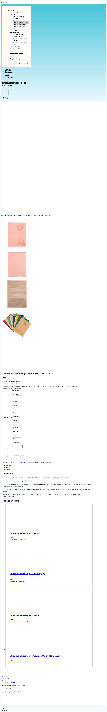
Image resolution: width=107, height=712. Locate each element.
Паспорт (12, 14)
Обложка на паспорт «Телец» (25, 615)
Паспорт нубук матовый (20, 22)
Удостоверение (15, 51)
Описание (8, 465)
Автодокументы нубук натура (20, 43)
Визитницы (13, 57)
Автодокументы (15, 32)
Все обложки (14, 12)
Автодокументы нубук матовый (20, 39)
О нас (7, 75)
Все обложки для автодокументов (18, 35)
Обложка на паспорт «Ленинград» (27, 573)
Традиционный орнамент (46, 462)
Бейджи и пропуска (16, 59)
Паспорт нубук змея (19, 26)
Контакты (9, 77)
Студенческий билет (16, 49)
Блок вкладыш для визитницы (19, 63)
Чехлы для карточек (16, 53)
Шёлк (14, 28)
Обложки (11, 10)
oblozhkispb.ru (5, 2)
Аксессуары (12, 55)
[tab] (49, 465)
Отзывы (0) (8, 469)
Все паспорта (17, 20)
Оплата (8, 70)
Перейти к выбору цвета (17, 539)
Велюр (15, 30)
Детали (7, 467)
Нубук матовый (7, 417)
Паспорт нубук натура (19, 24)
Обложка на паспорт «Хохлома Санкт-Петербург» (36, 656)
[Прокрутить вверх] (3, 708)
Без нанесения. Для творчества (19, 17)
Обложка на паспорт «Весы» (24, 533)
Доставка (9, 72)
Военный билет (15, 46)
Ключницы (13, 61)
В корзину (5, 448)
